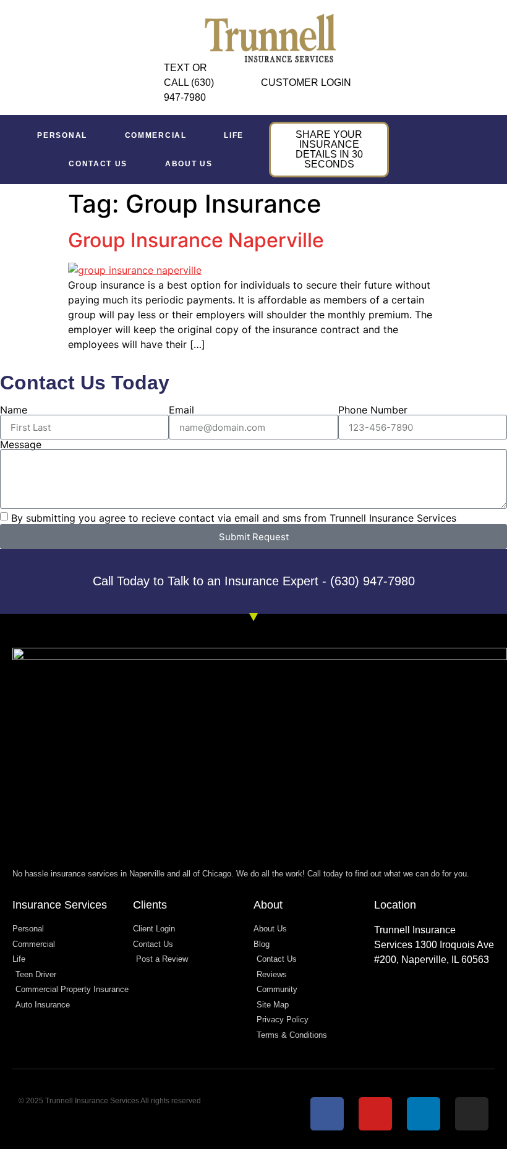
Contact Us (98, 163)
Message (20, 444)
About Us (189, 163)
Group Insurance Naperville (196, 240)
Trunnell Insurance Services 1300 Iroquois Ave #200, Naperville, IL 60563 (434, 945)
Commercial (156, 135)
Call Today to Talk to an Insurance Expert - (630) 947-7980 (254, 581)
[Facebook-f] (327, 1113)
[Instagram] (471, 1113)
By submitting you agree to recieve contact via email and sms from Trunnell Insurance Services (233, 518)
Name (13, 410)
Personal (62, 135)
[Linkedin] (423, 1113)
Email (181, 410)
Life (234, 135)
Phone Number (372, 410)
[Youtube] (375, 1113)
